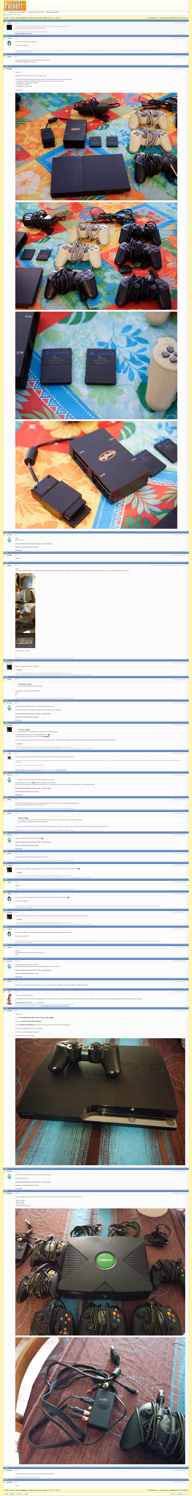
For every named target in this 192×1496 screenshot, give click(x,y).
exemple (46, 736)
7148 (6, 677)
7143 (6, 66)
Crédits (26, 1494)
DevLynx (41, 1002)
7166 (6, 1008)
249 (172, 18)
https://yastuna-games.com (23, 33)
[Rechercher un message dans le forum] (187, 12)
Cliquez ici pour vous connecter (17, 12)
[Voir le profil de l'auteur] (17, 23)
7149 (6, 700)
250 (175, 18)
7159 (6, 891)
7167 (6, 1169)
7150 (6, 722)
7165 (6, 989)
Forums (12, 1490)
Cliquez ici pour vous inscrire (36, 12)
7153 (6, 797)
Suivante (184, 18)
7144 (6, 532)
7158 (6, 879)
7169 (6, 1468)
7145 (6, 552)
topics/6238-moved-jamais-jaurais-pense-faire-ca (55, 1006)
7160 (6, 910)
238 (161, 18)
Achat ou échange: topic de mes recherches (28, 770)
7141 (6, 36)
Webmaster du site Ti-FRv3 (23, 1002)
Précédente (151, 18)
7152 (6, 772)
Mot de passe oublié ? (52, 12)
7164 (6, 979)
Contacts (19, 1494)
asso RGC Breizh (46, 543)
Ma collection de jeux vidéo (30, 547)
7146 (6, 563)
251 (177, 18)
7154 (6, 811)
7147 (6, 660)
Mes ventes (18, 550)
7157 (6, 863)
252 (179, 18)
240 (166, 18)
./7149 (27, 730)
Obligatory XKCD (61, 770)
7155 (6, 832)
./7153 (26, 818)
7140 (6, 20)
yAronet (180, 1494)
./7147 (29, 684)
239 (164, 18)
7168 (6, 1191)
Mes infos (18, 547)
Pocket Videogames (21, 1490)
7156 (6, 851)
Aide (7, 1494)
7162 (6, 945)
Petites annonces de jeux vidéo (37, 1490)
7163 (6, 959)
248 (170, 18)
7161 (6, 926)
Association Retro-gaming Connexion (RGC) (28, 543)
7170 (6, 1480)
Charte (12, 1494)
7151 (6, 751)
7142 (6, 54)
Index (7, 1490)
